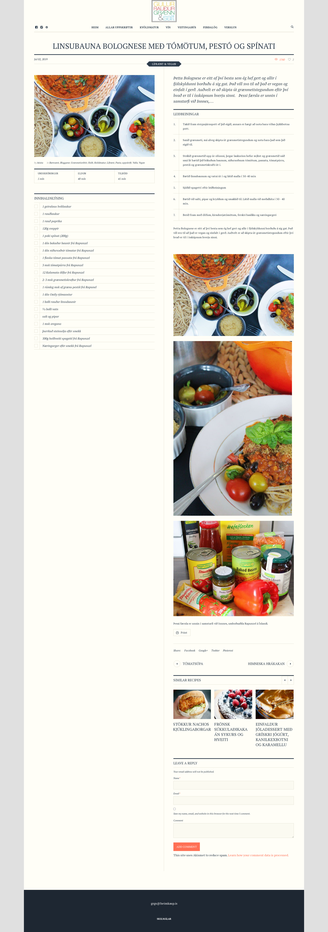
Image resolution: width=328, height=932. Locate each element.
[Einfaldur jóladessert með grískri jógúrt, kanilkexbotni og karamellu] (234, 704)
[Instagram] (41, 27)
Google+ (203, 650)
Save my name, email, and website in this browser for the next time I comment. (211, 813)
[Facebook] (36, 27)
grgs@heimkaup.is (164, 903)
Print (184, 632)
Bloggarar (65, 162)
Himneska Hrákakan (266, 663)
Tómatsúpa (193, 663)
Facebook (189, 650)
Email (176, 793)
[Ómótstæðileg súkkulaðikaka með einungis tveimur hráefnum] (275, 704)
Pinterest (228, 650)
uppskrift (127, 162)
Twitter (215, 650)
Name (176, 778)
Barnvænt (54, 162)
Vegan (142, 162)
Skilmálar (164, 918)
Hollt (90, 162)
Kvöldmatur (100, 162)
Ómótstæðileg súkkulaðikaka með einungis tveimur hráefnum (272, 734)
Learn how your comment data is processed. (258, 855)
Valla (135, 162)
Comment (178, 820)
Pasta (118, 162)
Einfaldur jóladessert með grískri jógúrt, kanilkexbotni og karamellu (233, 734)
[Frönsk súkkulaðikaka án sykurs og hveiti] (192, 704)
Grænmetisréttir (79, 162)
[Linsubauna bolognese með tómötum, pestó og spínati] (94, 116)
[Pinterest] (46, 27)
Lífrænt (110, 162)
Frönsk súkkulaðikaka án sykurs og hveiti (190, 731)
